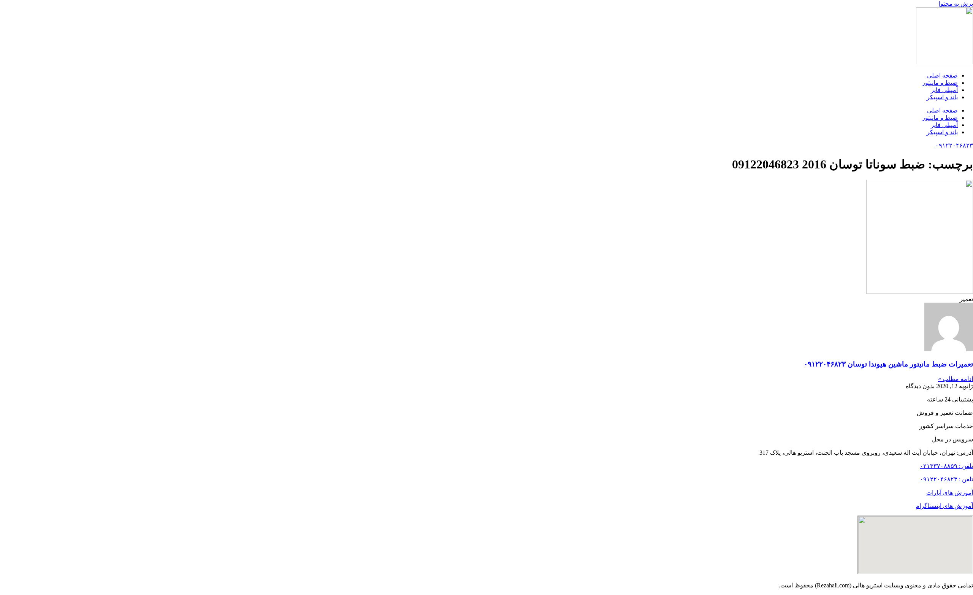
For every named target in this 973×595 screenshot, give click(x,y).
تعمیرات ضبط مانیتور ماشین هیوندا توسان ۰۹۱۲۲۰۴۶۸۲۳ (888, 364)
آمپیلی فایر (944, 90)
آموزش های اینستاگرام (944, 506)
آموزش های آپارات (949, 492)
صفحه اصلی (942, 75)
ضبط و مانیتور (940, 82)
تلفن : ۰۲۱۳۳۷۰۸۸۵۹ (946, 466)
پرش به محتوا (956, 3)
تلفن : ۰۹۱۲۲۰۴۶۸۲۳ (946, 479)
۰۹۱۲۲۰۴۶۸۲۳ (954, 145)
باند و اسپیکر (942, 97)
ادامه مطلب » (955, 379)
